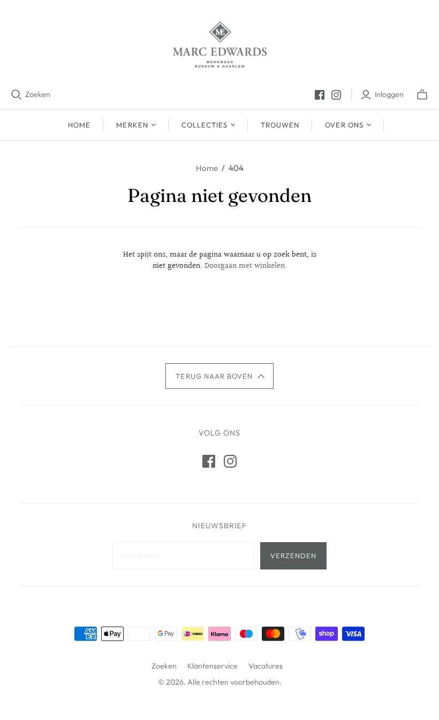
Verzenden (293, 555)
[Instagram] (336, 95)
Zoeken (37, 94)
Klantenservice (212, 666)
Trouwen (280, 125)
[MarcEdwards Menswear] (220, 44)
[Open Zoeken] (16, 94)
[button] (219, 376)
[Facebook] (319, 95)
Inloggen (389, 94)
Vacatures (265, 666)
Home (79, 125)
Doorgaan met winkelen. (246, 266)
